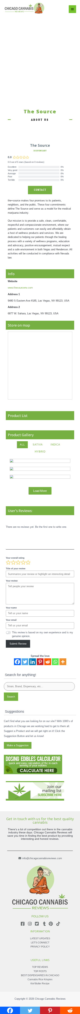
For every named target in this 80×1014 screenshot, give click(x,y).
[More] (62, 661)
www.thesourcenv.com (20, 287)
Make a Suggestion (18, 745)
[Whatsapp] (55, 661)
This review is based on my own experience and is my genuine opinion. (42, 634)
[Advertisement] (40, 56)
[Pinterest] (40, 661)
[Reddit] (47, 661)
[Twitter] (25, 661)
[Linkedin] (32, 661)
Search (11, 696)
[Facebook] (17, 661)
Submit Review (18, 643)
